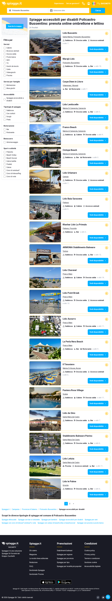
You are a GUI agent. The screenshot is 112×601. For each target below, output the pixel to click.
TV (7, 63)
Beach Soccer (11, 158)
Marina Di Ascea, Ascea (72, 368)
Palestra (9, 152)
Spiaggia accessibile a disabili (15, 99)
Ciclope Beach (70, 150)
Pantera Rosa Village (73, 390)
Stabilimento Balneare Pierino (77, 436)
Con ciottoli (10, 113)
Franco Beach (69, 127)
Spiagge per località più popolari (69, 566)
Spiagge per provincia (65, 558)
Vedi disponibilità (96, 49)
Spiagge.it (5, 509)
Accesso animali (12, 51)
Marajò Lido (69, 59)
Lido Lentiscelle (70, 104)
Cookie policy (89, 550)
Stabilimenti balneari (64, 550)
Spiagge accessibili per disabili (71, 520)
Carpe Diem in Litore (73, 81)
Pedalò (9, 164)
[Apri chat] (108, 597)
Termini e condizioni (92, 558)
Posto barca (11, 57)
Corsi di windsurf (12, 170)
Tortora (65, 251)
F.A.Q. (31, 566)
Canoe (8, 167)
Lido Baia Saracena (72, 198)
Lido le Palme (69, 481)
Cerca (98, 10)
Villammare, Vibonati (70, 85)
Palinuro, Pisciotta (70, 228)
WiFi (8, 60)
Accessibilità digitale (92, 566)
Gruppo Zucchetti (8, 556)
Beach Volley (11, 155)
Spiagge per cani (91, 520)
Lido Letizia (68, 458)
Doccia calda (11, 54)
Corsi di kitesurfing (13, 173)
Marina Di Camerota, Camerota (74, 108)
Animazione (10, 85)
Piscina (9, 75)
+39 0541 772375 (61, 590)
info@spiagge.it (72, 590)
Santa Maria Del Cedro (71, 440)
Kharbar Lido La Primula (75, 224)
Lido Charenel (70, 270)
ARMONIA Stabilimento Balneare (79, 247)
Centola (65, 177)
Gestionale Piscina (36, 574)
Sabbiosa (10, 110)
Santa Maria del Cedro (71, 417)
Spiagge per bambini (49, 520)
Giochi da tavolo (12, 66)
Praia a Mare (67, 274)
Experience (59, 3)
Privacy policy (89, 554)
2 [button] (69, 504)
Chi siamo (33, 550)
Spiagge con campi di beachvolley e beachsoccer (56, 523)
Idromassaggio (12, 142)
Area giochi (10, 88)
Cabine (9, 48)
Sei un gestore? (73, 3)
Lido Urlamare (70, 173)
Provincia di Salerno (29, 509)
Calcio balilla (11, 161)
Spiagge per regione (64, 554)
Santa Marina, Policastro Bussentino (76, 37)
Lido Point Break (71, 293)
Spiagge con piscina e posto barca (90, 523)
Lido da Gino (69, 413)
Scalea (65, 394)
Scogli (8, 117)
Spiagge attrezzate (9, 520)
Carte (8, 69)
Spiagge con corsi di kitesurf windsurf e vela (19, 523)
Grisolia (65, 485)
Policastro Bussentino (71, 63)
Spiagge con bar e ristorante (29, 520)
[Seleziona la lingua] (94, 3)
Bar (7, 129)
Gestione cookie (90, 562)
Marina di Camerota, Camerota (74, 131)
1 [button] (66, 504)
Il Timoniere (68, 364)
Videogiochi (11, 72)
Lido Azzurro (69, 318)
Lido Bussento (70, 33)
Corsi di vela (11, 176)
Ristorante (10, 132)
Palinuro (66, 203)
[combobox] (27, 10)
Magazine (33, 554)
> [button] (73, 504)
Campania (15, 509)
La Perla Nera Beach (73, 341)
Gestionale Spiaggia (37, 570)
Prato (8, 120)
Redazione (33, 562)
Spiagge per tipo (63, 562)
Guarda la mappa (15, 26)
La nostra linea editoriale (38, 558)
